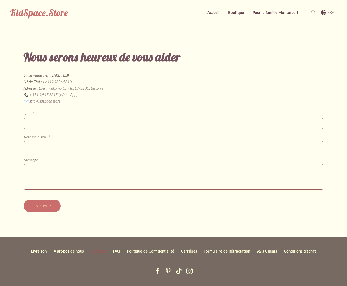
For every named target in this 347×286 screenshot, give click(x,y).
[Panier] (313, 12)
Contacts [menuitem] (98, 251)
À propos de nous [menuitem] (69, 251)
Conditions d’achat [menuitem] (300, 251)
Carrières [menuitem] (189, 251)
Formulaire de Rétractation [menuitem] (227, 251)
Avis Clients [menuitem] (267, 251)
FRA (330, 12)
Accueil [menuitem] (213, 12)
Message (32, 159)
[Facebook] (157, 271)
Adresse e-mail (37, 136)
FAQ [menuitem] (116, 251)
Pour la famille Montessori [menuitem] (275, 12)
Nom (29, 113)
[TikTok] (179, 271)
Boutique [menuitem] (236, 12)
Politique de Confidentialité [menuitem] (150, 251)
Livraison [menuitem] (39, 251)
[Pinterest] (168, 271)
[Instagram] (189, 271)
